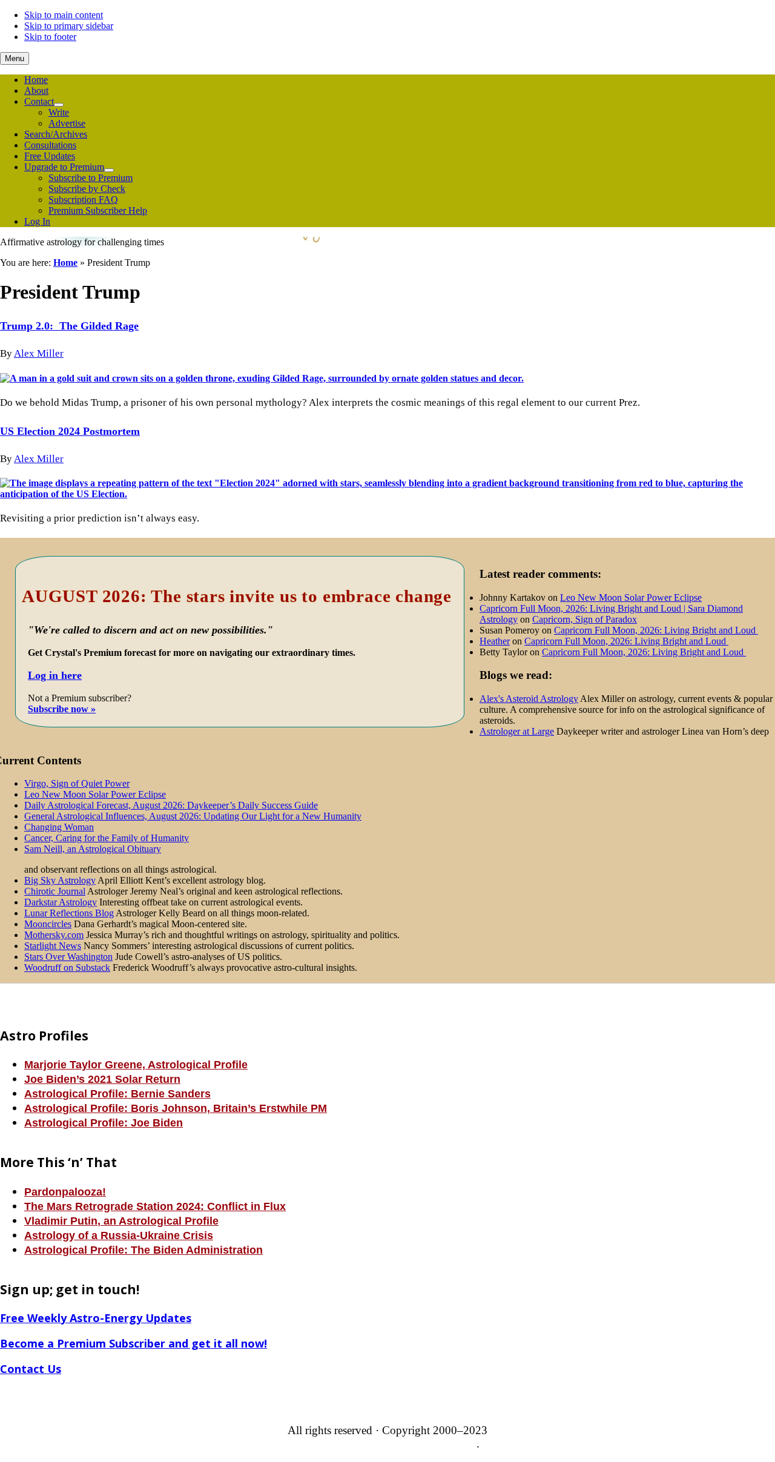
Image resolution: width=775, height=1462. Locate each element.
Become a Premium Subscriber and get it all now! (133, 1343)
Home (65, 262)
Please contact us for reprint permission (386, 1443)
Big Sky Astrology (60, 880)
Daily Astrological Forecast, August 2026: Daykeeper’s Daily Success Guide (171, 805)
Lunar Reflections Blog (69, 913)
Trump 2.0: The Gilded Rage (69, 326)
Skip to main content (63, 15)
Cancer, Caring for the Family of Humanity (106, 838)
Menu (14, 58)
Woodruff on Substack (67, 967)
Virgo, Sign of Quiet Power (77, 783)
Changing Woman (59, 827)
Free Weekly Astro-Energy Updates (95, 1318)
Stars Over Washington (68, 956)
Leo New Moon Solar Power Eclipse (95, 794)
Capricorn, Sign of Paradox (584, 619)
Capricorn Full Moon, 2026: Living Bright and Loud (656, 630)
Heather (495, 641)
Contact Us (30, 1368)
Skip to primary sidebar (68, 26)
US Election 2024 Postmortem (70, 431)
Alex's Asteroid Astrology (529, 698)
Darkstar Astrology (60, 902)
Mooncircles (47, 924)
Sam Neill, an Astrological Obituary (92, 849)
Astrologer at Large (517, 731)
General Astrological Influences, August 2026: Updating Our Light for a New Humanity (192, 816)
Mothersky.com (54, 935)
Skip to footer (50, 36)
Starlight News (52, 946)
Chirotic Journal (54, 891)
